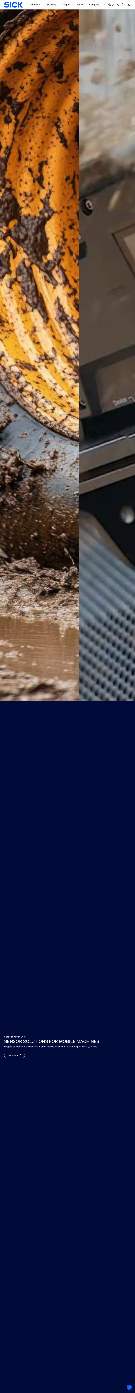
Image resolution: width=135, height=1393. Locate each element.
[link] (13, 5)
